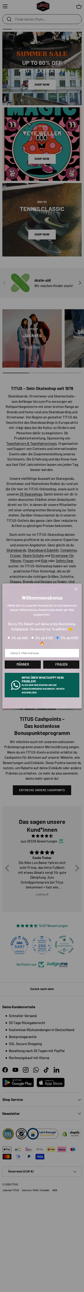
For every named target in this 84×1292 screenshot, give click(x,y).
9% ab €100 (44, 638)
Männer (23, 664)
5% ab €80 (20, 638)
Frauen (61, 664)
